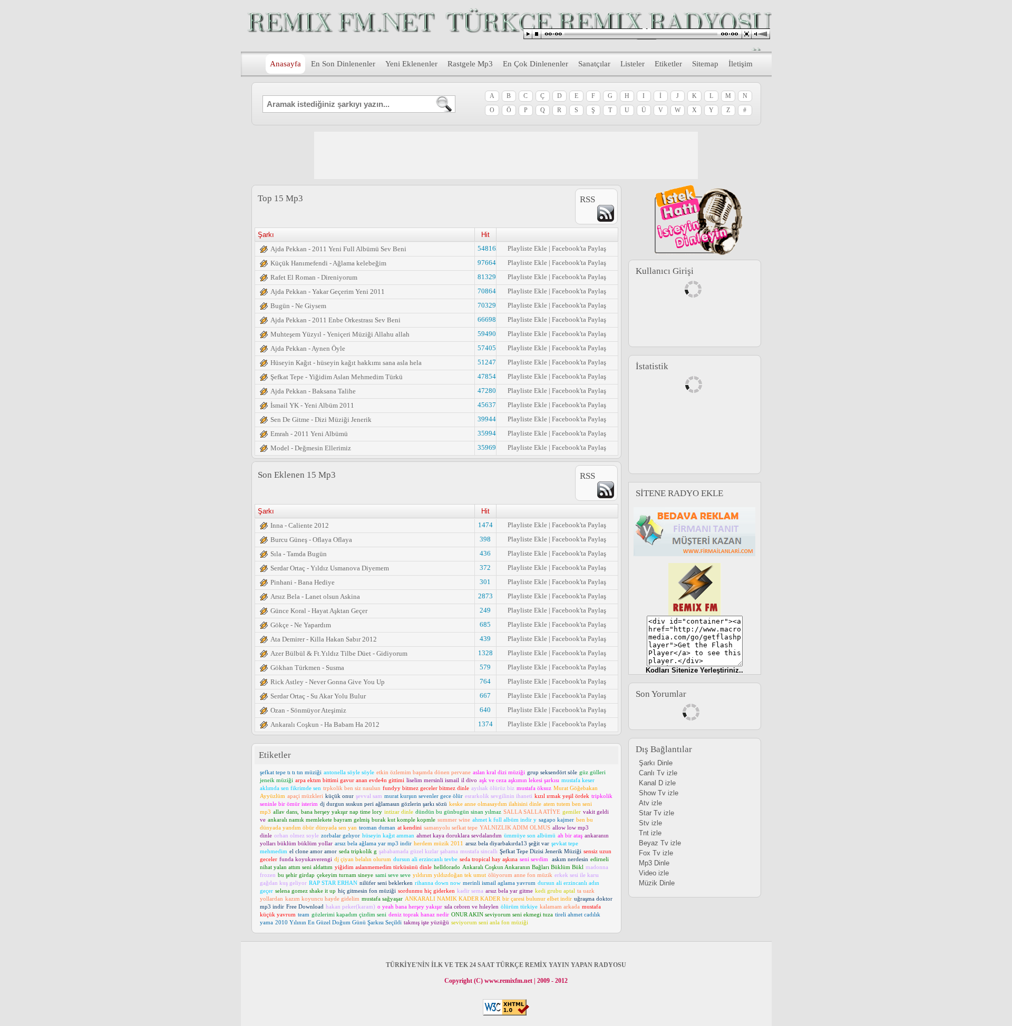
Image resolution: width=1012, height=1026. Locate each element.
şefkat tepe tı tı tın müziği (291, 772)
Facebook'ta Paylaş (579, 248)
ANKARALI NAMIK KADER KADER (452, 898)
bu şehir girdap (296, 875)
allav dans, (286, 811)
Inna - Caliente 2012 (299, 525)
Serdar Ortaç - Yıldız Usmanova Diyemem (329, 568)
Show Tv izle (658, 793)
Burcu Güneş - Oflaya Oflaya (311, 540)
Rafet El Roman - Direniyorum (313, 277)
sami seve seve (393, 875)
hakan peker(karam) (350, 906)
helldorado (447, 867)
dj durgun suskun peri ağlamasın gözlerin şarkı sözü (383, 804)
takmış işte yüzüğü (426, 922)
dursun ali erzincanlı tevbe (425, 859)
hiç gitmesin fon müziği (367, 890)
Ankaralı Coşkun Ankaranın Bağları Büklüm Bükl (522, 867)
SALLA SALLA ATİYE (531, 811)
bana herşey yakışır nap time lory (341, 811)
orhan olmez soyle (296, 835)
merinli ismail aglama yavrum (499, 883)
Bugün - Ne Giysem (298, 306)
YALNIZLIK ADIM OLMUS (515, 827)
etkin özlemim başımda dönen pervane (423, 772)
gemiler (571, 811)
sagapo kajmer (556, 819)
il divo (469, 780)
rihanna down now (438, 883)
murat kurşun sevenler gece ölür (423, 796)
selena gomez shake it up (305, 890)
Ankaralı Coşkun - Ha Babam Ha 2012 (325, 724)
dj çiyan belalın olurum (362, 859)
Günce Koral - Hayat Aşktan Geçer (318, 611)
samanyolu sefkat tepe (451, 827)
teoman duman (377, 827)
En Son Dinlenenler (343, 64)
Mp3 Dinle (654, 863)
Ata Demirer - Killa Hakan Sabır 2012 (323, 639)
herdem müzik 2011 (438, 843)
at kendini (409, 827)
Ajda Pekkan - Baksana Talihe (313, 391)
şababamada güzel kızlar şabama (418, 851)
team (303, 914)
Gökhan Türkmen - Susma (307, 668)
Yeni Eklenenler (411, 64)
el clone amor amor (313, 851)
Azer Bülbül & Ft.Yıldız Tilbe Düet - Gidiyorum (338, 653)
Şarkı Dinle (656, 763)
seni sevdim (535, 859)
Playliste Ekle (527, 248)
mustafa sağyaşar (382, 898)
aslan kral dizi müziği (499, 772)
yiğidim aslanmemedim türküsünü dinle (383, 867)
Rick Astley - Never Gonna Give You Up (327, 682)
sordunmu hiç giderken (426, 890)
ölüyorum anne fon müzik (520, 875)
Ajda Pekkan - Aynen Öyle (307, 348)
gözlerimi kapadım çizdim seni (349, 914)
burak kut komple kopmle (403, 819)
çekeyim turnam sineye (345, 875)
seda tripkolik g (358, 851)
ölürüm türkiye (519, 906)
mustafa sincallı (479, 851)
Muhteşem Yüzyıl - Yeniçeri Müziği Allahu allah (340, 334)
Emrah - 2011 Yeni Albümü (309, 434)
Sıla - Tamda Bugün (298, 554)
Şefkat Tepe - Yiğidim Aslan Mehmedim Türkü (336, 377)
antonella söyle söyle (349, 772)
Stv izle (650, 823)
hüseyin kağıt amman (388, 835)
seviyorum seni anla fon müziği (489, 922)
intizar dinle (398, 811)
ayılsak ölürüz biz (492, 788)
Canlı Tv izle (658, 773)
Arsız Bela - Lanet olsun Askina (315, 596)
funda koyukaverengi (305, 859)
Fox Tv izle (656, 853)
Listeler (632, 64)
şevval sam (369, 796)
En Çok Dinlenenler (535, 64)
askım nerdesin (570, 859)
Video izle (654, 873)
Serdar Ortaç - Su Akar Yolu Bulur (318, 696)
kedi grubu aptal (555, 890)
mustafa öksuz (534, 788)
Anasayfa (285, 64)
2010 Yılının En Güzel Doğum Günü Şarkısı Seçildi (338, 922)
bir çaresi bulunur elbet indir (537, 898)
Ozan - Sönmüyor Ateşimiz (308, 710)
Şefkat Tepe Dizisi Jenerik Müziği (540, 851)
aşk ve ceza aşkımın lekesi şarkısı (519, 780)
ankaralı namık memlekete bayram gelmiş (318, 819)
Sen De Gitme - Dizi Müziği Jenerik (321, 419)
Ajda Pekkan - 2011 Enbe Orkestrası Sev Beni (335, 320)
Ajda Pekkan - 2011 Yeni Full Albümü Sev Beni (338, 249)
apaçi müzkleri (305, 796)
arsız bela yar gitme (509, 890)
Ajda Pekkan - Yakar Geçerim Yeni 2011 (327, 291)
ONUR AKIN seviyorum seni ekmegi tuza (502, 914)
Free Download (305, 906)
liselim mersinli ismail (432, 780)
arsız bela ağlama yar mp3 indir (373, 843)
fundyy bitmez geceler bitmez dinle (426, 788)
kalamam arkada (560, 906)
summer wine (453, 819)
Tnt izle (650, 833)
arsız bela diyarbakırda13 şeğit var (507, 843)
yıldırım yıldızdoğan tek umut (449, 875)
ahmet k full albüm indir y (504, 819)
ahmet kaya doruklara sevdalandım (459, 835)
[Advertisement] (506, 155)
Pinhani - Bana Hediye (302, 582)
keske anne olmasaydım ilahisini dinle (495, 804)
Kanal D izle (657, 783)
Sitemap (705, 64)
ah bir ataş (570, 835)
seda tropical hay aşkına (489, 859)
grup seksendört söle (552, 772)
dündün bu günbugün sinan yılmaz (458, 811)
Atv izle (650, 803)
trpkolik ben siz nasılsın (352, 788)
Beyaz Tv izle (660, 843)
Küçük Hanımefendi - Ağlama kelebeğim (328, 263)
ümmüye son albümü (530, 835)
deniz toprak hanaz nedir (418, 914)
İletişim (740, 64)
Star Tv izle (656, 813)
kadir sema (470, 890)
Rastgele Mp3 (470, 64)
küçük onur (339, 796)
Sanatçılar (594, 64)
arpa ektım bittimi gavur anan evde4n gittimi (349, 780)
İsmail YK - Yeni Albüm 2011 (312, 405)
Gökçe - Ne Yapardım (300, 625)
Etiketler (668, 64)
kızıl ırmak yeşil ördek (561, 796)
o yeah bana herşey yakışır (409, 906)
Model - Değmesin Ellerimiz (310, 448)
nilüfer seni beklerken (386, 883)
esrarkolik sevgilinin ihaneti (498, 796)
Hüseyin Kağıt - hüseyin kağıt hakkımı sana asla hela (346, 363)
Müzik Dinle (657, 883)
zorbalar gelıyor (340, 835)
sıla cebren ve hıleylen (471, 906)
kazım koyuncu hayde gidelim (322, 898)
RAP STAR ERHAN (333, 883)
